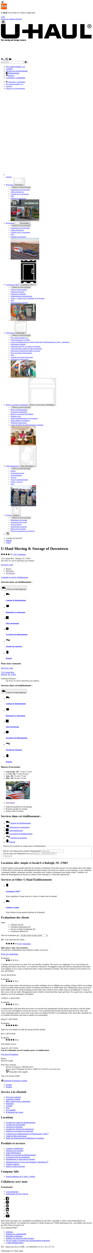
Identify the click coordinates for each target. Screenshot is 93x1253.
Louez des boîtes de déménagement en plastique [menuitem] (27, 425)
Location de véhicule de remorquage (20, 1129)
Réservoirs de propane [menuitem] (18, 529)
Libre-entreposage (12, 623)
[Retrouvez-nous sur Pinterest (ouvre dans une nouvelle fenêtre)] (7, 1207)
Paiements (10, 1104)
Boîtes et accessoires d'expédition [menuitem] (22, 414)
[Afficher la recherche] (7, 59)
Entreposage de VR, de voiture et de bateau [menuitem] (25, 346)
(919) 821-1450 (7, 565)
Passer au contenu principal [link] (11, 19)
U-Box (28, 284)
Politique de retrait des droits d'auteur (20, 1238)
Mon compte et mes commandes (18, 1101)
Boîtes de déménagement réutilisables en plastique (25, 1138)
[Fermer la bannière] (2, 2)
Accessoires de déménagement (16, 634)
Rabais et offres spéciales (15, 1166)
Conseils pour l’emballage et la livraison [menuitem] (27, 298)
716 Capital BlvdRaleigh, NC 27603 (8, 673)
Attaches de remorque (14, 646)
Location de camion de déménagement (20, 1122)
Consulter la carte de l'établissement (14, 577)
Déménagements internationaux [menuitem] (21, 296)
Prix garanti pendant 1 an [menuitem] (15, 67)
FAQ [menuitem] (12, 196)
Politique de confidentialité (16, 1234)
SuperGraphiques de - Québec (20, 1176)
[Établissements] (10, 59)
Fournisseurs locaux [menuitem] (17, 473)
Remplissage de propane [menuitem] (19, 520)
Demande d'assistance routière (15, 1081)
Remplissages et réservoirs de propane (20, 1159)
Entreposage (20, 333)
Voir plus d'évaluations (9, 1054)
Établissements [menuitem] (13, 73)
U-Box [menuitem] (13, 285)
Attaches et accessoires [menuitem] (18, 198)
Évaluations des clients (14, 1112)
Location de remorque (14, 1127)
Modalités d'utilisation (14, 1236)
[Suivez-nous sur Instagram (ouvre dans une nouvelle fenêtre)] (7, 1203)
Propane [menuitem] (9, 515)
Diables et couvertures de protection (19, 1131)
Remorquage (10, 223)
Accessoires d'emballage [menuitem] (19, 412)
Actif (3, 17)
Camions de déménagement (16, 589)
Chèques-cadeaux (12, 1164)
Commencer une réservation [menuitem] (20, 190)
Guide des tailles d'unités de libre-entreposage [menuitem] (26, 349)
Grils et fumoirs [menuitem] (16, 524)
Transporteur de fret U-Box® (17, 1194)
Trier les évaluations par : (11, 935)
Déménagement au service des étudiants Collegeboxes (27, 1162)
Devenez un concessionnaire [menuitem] (17, 71)
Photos (10, 573)
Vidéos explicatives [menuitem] (17, 192)
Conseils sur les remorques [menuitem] (20, 194)
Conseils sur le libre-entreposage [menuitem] (22, 357)
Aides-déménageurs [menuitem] (13, 466)
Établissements (14, 1243)
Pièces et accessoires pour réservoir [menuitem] (23, 531)
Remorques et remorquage (15, 612)
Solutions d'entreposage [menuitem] (19, 423)
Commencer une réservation (20, 228)
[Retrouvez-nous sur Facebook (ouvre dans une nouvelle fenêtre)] (7, 1199)
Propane (16, 515)
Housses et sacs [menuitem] (16, 416)
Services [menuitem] (13, 477)
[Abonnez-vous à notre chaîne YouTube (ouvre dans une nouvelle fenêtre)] (7, 1217)
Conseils (9, 1106)
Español (9, 1087)
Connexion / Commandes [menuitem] (15, 78)
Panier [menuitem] (11, 76)
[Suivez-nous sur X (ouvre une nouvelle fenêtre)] (7, 1214)
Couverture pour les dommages (18, 1157)
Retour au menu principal (21, 187)
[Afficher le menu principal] (3, 22)
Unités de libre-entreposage (16, 1136)
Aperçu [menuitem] (13, 471)
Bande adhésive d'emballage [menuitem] (20, 420)
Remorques (19, 185)
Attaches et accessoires (14, 1151)
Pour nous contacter (13, 1097)
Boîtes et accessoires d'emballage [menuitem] (17, 405)
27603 (8, 543)
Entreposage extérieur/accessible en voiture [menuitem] (25, 351)
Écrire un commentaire (9, 954)
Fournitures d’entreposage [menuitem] (19, 359)
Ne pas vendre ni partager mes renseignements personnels (28, 1240)
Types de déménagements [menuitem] (19, 480)
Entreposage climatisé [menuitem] (18, 344)
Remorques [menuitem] (10, 185)
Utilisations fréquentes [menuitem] (18, 294)
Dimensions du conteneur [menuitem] (19, 303)
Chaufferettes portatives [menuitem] (19, 527)
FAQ (8, 1108)
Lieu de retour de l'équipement (18, 853)
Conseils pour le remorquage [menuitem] (20, 232)
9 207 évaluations (19, 554)
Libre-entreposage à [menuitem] (20, 340)
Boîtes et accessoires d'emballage (42, 405)
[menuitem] (51, 228)
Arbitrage (9, 1232)
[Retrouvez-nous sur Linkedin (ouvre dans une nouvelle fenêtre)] (7, 1210)
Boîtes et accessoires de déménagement (21, 1155)
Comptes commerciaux (14, 1148)
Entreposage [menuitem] (10, 333)
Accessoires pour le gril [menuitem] (19, 522)
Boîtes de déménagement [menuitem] (19, 410)
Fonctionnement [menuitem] (16, 475)
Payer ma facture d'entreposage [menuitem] (21, 353)
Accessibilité (11, 1110)
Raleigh (9, 540)
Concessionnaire (12, 1192)
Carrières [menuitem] (9, 69)
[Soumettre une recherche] (25, 62)
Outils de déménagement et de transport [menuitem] (24, 418)
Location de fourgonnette (15, 1125)
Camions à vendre (12, 907)
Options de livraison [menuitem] (17, 292)
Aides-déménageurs (28, 466)
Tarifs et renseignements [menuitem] (19, 290)
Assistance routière (13, 1099)
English (9, 1085)
